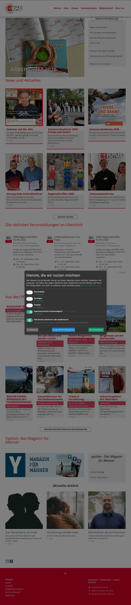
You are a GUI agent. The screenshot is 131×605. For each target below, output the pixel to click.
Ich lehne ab (32, 329)
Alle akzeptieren (96, 329)
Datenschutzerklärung (90, 285)
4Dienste (38, 301)
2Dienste (38, 294)
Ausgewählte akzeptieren (63, 329)
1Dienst (38, 314)
